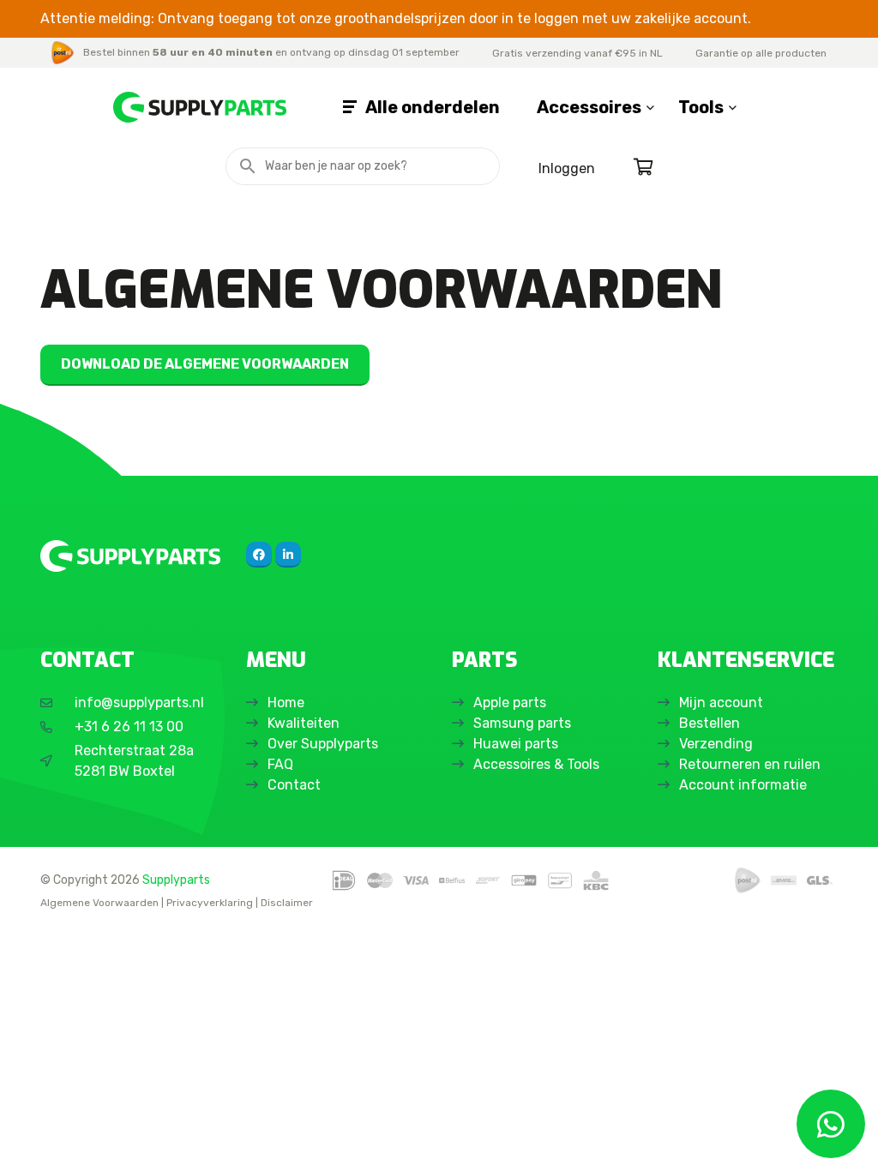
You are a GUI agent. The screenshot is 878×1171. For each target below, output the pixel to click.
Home (286, 702)
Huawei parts (515, 744)
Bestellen (709, 723)
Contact (294, 785)
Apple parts (509, 702)
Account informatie (743, 785)
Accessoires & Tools (536, 764)
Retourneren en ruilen (750, 764)
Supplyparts (176, 879)
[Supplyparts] (130, 556)
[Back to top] (32, 1139)
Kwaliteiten (304, 723)
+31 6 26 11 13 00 (129, 726)
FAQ (280, 764)
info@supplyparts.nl (139, 702)
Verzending (716, 744)
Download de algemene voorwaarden (205, 364)
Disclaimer (287, 903)
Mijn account (721, 702)
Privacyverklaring (209, 903)
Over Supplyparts (323, 744)
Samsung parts (522, 723)
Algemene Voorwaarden (99, 903)
